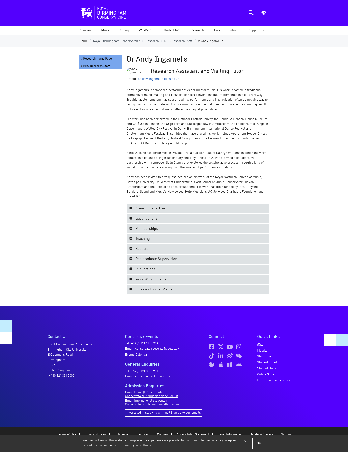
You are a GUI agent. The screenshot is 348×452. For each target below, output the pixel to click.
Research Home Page (97, 58)
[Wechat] (239, 356)
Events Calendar (136, 354)
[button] (105, 30)
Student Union (267, 368)
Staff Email (265, 356)
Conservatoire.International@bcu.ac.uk (152, 404)
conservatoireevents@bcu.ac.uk (157, 348)
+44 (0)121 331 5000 (60, 375)
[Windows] (230, 365)
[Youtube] (230, 347)
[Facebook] (212, 347)
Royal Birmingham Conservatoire (116, 41)
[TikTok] (212, 356)
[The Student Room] (212, 365)
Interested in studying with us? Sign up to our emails (163, 412)
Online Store (265, 374)
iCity (260, 344)
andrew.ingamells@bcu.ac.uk (158, 79)
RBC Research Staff (178, 41)
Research (152, 41)
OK (259, 443)
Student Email (267, 362)
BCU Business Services (273, 380)
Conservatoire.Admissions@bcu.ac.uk (151, 396)
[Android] (239, 365)
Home (83, 41)
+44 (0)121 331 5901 (144, 371)
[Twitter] (221, 347)
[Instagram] (239, 347)
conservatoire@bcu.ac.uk (152, 376)
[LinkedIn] (221, 356)
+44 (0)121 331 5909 (144, 343)
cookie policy (107, 445)
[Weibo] (230, 356)
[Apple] (221, 365)
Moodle (262, 350)
